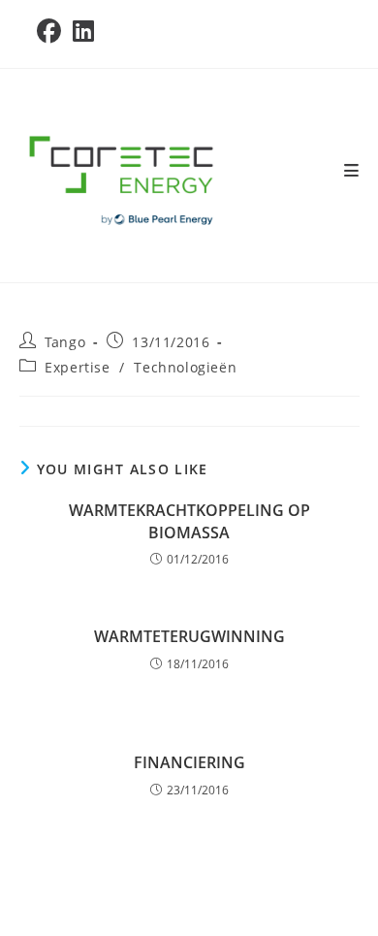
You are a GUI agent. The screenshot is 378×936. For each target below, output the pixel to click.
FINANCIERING (189, 762)
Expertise (77, 367)
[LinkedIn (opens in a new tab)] (83, 31)
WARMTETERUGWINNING (189, 636)
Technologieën (185, 367)
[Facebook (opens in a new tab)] (52, 31)
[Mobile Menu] (352, 170)
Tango (65, 342)
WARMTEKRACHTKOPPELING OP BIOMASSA (189, 521)
